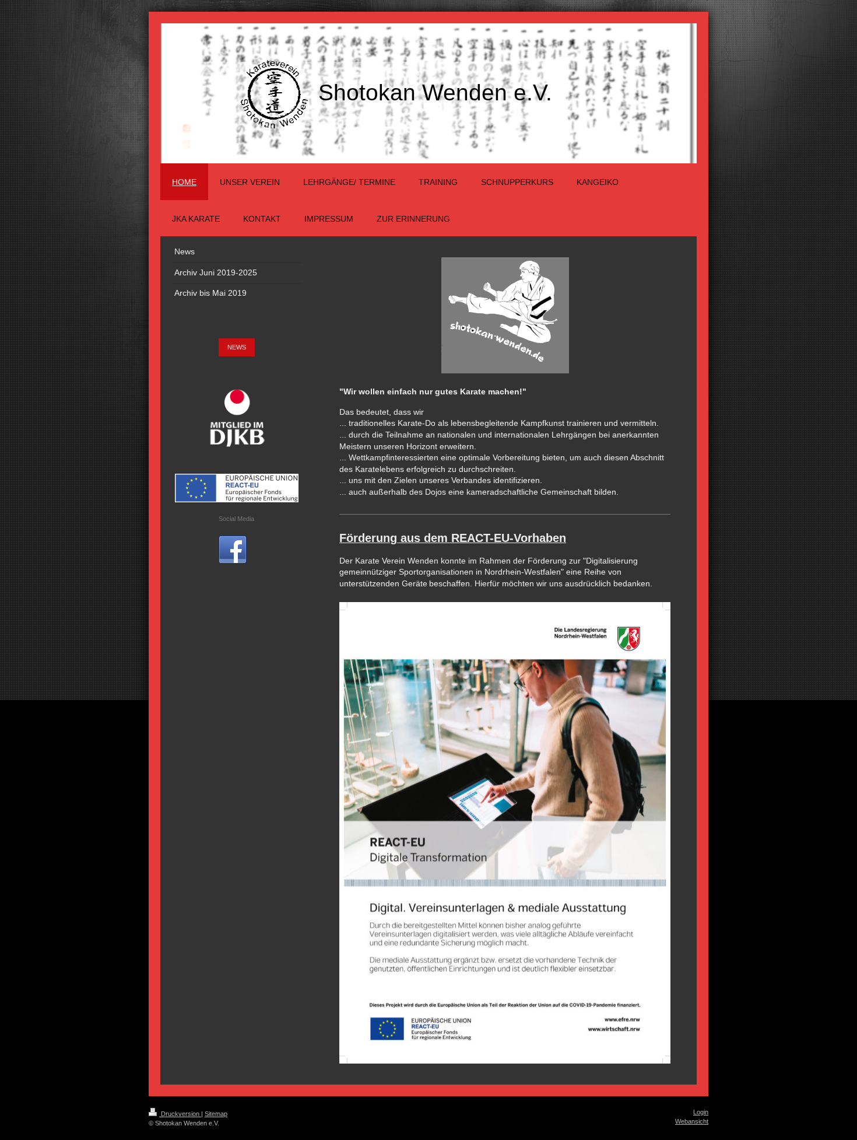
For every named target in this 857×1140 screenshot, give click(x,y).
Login (700, 1111)
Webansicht (691, 1121)
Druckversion (180, 1113)
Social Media (236, 518)
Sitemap (216, 1113)
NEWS (236, 347)
